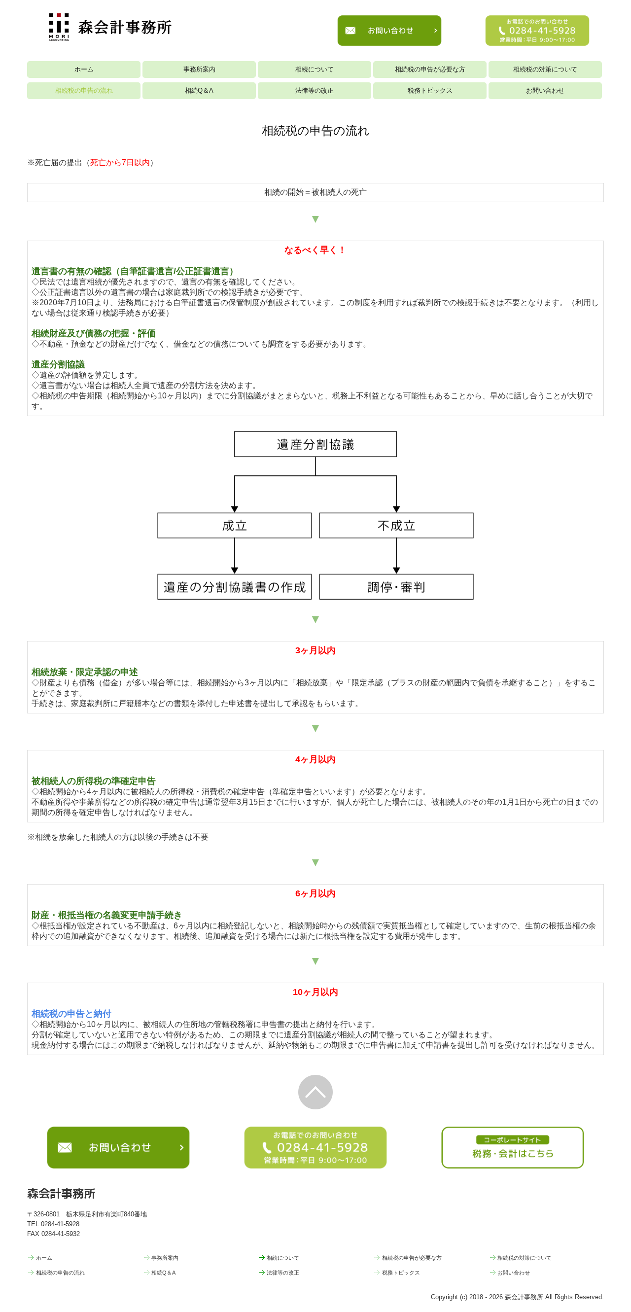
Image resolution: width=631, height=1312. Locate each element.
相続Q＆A (199, 90)
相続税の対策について (545, 69)
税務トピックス (430, 90)
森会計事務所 (61, 1192)
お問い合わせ (545, 90)
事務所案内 (199, 69)
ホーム (84, 69)
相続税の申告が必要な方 (430, 69)
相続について (314, 69)
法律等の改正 (314, 90)
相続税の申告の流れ (84, 90)
